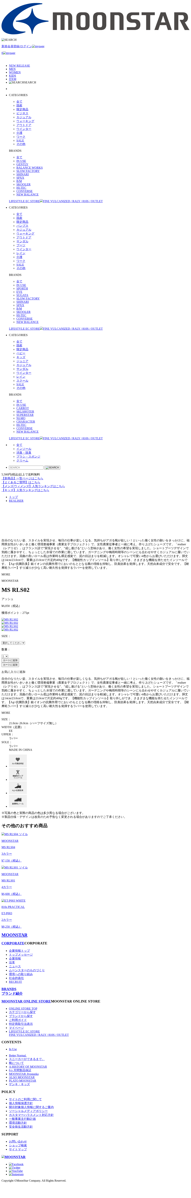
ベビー (20, 353)
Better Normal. (17, 1055)
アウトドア (23, 125)
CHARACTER (25, 421)
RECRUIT (15, 981)
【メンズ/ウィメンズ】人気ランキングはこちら (33, 486)
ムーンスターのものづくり (27, 970)
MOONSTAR (14, 935)
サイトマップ (18, 1149)
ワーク (20, 136)
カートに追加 (10, 660)
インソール (23, 448)
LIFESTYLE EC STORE (56, 201)
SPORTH (22, 288)
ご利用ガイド (18, 1020)
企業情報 (15, 958)
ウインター (23, 129)
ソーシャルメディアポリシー (28, 1111)
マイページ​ (16, 1027)
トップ (13, 497)
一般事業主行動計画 (22, 1118)
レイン (20, 253)
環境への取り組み (21, 974)
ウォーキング (25, 121)
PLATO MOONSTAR (22, 1080)
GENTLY (22, 164)
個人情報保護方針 (21, 1103)
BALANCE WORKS (29, 167)
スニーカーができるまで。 (27, 1059)
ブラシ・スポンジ (28, 456)
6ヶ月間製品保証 (20, 1070)
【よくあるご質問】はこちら (20, 482)
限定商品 (22, 109)
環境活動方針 (18, 1122)
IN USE (21, 161)
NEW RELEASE (19, 65)
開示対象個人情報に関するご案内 (31, 1107)
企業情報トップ (19, 950)
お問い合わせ (18, 1141)
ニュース (15, 966)
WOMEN (15, 72)
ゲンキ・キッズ (19, 1084)
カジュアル (23, 117)
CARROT (22, 408)
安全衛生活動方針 (21, 1126)
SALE (20, 140)
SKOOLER (23, 184)
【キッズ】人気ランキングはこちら (25, 490)
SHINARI (22, 174)
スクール (22, 380)
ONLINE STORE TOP (23, 1008)
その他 (20, 144)
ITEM (12, 79)
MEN (12, 69)
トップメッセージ (21, 954)
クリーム (22, 460)
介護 (19, 132)
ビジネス (22, 113)
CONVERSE (24, 191)
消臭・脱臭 (23, 452)
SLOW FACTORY (28, 171)
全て (19, 101)
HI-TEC (21, 187)
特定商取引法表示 (21, 1023)
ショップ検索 (18, 1145)
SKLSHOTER (25, 411)
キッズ (20, 357)
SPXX (20, 177)
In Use (13, 1049)
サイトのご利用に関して (25, 1099)
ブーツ (20, 245)
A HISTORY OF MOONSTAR (28, 1066)
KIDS (12, 75)
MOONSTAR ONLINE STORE (26, 1001)
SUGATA (22, 295)
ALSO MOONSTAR (22, 1077)
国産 (19, 105)
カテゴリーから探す (22, 1012)
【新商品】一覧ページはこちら (22, 478)
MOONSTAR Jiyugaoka (24, 1074)
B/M (19, 181)
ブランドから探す (21, 1016)
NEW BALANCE (27, 194)
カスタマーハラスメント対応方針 (31, 1114)
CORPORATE (12, 943)
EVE (19, 291)
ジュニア (22, 361)
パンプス (22, 225)
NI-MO (20, 418)
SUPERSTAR (25, 414)
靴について (16, 1063)
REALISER (16, 500)
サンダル (22, 241)
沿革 (12, 962)
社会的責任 (16, 978)
